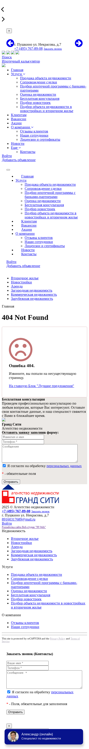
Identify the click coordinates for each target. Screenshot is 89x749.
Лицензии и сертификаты (40, 139)
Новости (17, 143)
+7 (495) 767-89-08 (28, 48)
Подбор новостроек (35, 103)
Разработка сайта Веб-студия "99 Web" (24, 527)
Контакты (27, 152)
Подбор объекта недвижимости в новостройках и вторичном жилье (46, 109)
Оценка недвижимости (38, 94)
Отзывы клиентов (34, 131)
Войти (7, 156)
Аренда (17, 286)
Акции (16, 123)
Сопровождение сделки (38, 82)
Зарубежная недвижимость (32, 299)
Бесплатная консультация (39, 98)
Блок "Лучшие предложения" (51, 386)
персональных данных (64, 466)
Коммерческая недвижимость (34, 294)
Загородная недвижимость (31, 290)
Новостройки (21, 282)
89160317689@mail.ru (18, 519)
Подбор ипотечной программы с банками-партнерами (50, 195)
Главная (17, 70)
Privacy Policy (57, 638)
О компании (21, 127)
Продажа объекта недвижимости (45, 78)
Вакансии (18, 119)
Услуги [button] (21, 180)
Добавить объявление (19, 160)
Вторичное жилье (25, 278)
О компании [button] (25, 233)
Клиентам (18, 115)
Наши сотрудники (34, 135)
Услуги (17, 74)
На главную (18, 386)
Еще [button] (14, 148)
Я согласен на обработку (44, 466)
